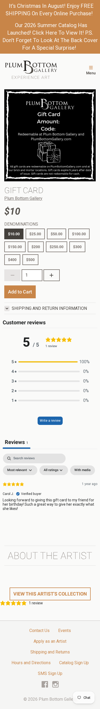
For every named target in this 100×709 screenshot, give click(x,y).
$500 (30, 260)
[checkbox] (82, 470)
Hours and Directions (31, 662)
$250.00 (56, 247)
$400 (12, 260)
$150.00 (15, 247)
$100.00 (79, 234)
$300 (77, 247)
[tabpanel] (50, 493)
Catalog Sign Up (74, 662)
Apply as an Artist (50, 641)
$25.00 (35, 234)
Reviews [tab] (16, 442)
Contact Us (39, 630)
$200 (35, 247)
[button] (50, 362)
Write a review (50, 421)
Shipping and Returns (50, 652)
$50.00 (56, 234)
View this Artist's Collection (50, 594)
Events (64, 630)
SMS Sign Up (50, 673)
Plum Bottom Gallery (23, 198)
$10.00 (14, 234)
